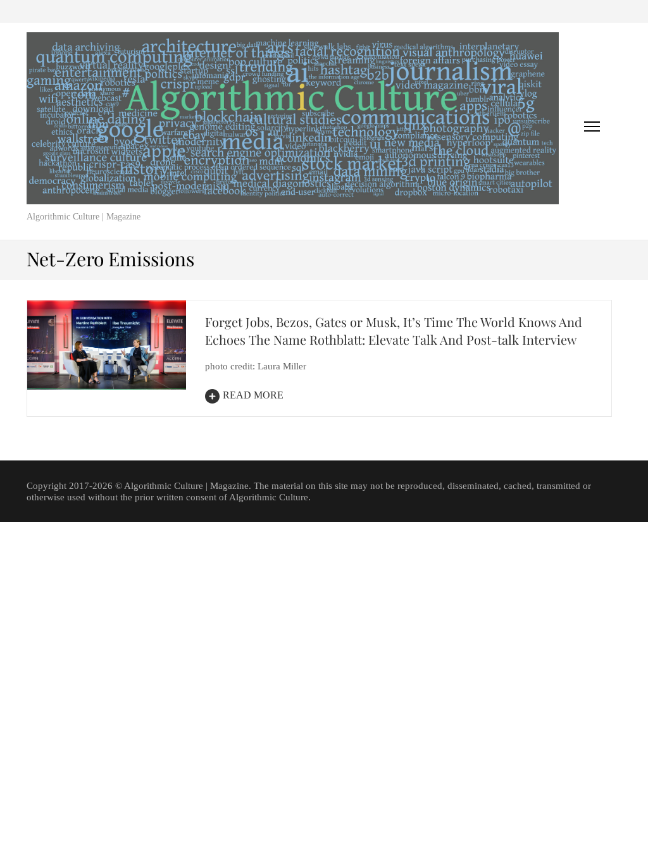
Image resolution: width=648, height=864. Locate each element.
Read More (253, 395)
